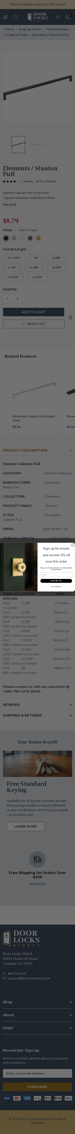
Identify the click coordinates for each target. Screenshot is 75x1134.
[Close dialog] (72, 545)
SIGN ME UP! (56, 581)
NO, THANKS (56, 586)
